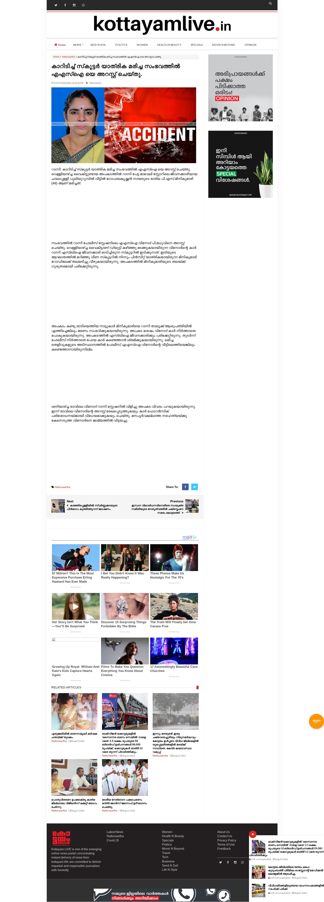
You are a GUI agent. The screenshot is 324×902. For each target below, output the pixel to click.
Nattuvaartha (68, 57)
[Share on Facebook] (185, 487)
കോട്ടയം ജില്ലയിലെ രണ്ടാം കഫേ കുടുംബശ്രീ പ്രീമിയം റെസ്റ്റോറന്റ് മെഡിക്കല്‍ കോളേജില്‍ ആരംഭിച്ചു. (295, 870)
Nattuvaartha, (95, 83)
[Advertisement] (125, 212)
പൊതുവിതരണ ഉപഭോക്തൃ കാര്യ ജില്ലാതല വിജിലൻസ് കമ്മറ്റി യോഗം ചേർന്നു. (74, 803)
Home (62, 44)
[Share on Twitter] (194, 487)
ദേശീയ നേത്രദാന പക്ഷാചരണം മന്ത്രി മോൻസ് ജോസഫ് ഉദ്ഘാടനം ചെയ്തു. (124, 803)
